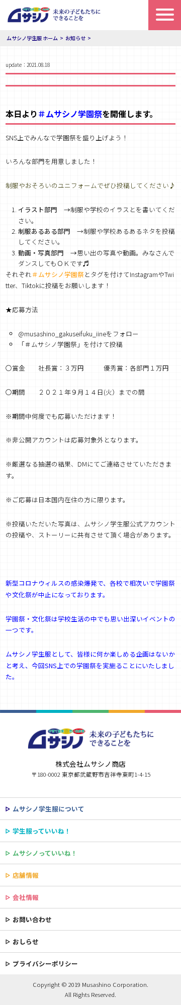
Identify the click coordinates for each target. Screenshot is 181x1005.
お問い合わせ (32, 919)
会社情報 (26, 897)
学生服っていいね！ (42, 831)
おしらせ (26, 941)
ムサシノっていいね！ (45, 853)
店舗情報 (26, 875)
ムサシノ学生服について (48, 808)
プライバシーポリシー (45, 963)
